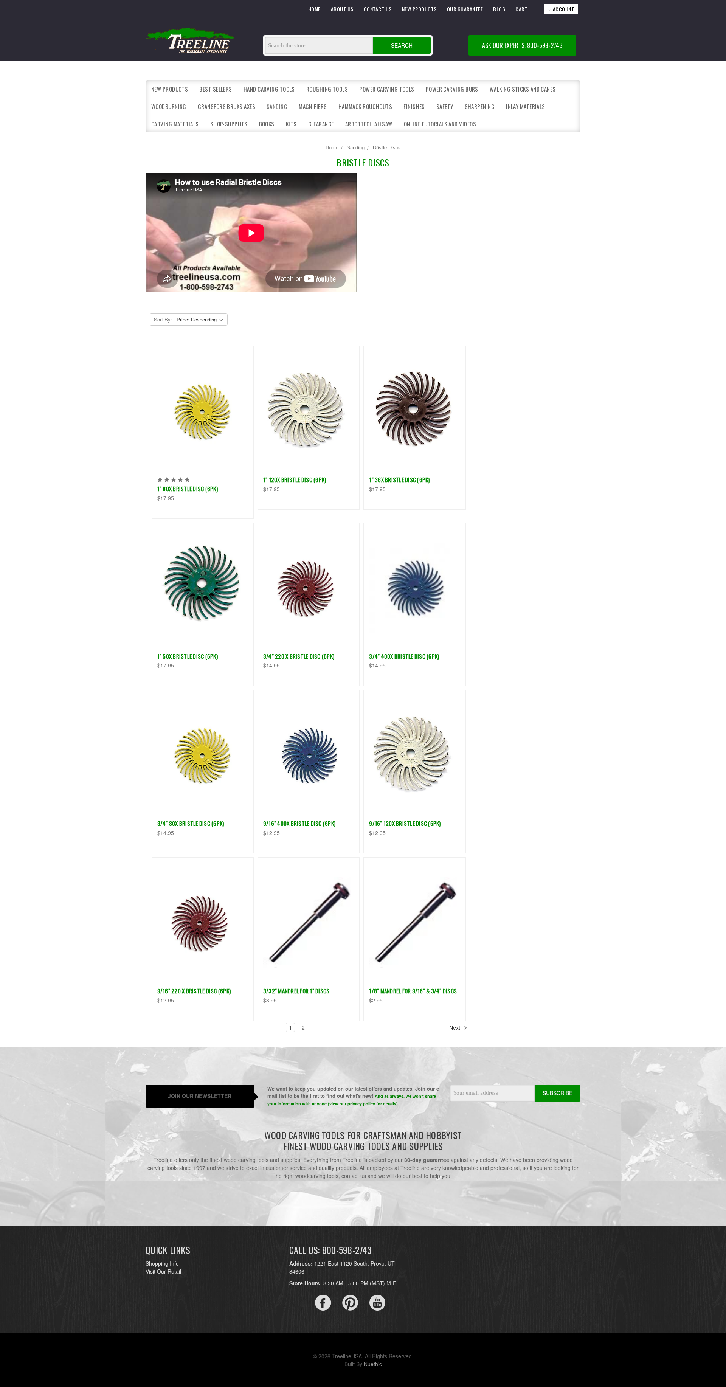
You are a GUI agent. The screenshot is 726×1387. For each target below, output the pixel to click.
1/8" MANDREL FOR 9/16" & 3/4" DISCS (413, 991)
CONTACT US (378, 9)
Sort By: (163, 319)
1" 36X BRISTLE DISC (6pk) (399, 479)
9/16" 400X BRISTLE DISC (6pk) (299, 823)
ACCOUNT (562, 9)
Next (455, 1027)
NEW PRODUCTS (419, 9)
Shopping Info (162, 1263)
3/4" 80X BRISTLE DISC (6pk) (190, 823)
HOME (314, 9)
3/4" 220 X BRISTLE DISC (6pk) (298, 656)
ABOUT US (342, 9)
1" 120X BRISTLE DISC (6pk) (294, 479)
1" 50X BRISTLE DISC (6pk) (187, 656)
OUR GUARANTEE (465, 9)
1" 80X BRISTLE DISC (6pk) (187, 488)
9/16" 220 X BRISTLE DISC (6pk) (194, 991)
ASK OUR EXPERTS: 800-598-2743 (522, 45)
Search (402, 45)
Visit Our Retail (163, 1271)
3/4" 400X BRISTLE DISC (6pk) (404, 656)
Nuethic (373, 1364)
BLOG (499, 9)
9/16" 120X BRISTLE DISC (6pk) (405, 823)
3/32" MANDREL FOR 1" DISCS (296, 991)
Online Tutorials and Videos (440, 123)
